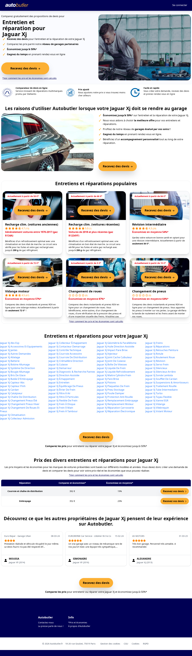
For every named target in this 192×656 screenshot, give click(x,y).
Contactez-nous (46, 622)
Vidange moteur (17, 291)
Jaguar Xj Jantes (8, 350)
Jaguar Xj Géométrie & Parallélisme (116, 343)
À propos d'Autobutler (79, 626)
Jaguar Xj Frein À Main (60, 407)
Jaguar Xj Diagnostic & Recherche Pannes (71, 371)
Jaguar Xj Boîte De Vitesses (112, 364)
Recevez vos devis (173, 491)
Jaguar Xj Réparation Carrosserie (115, 407)
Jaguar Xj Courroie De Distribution (67, 357)
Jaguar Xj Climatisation (12, 415)
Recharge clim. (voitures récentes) (94, 224)
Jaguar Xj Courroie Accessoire (65, 353)
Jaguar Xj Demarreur (60, 368)
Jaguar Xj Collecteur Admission (17, 418)
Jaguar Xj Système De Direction (17, 368)
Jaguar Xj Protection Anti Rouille (115, 397)
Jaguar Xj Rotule (154, 353)
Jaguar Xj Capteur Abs (12, 382)
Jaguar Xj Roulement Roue (160, 357)
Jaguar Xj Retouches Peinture (161, 350)
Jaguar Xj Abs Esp (9, 343)
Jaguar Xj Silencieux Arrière (160, 371)
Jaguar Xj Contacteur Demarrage (66, 346)
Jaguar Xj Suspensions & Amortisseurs (167, 382)
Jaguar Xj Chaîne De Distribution (18, 397)
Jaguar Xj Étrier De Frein (61, 389)
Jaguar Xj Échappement (61, 379)
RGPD (145, 643)
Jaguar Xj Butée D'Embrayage (16, 379)
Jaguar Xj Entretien (58, 382)
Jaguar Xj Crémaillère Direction (65, 361)
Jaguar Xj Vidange (155, 404)
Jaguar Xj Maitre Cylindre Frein (114, 375)
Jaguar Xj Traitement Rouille (161, 386)
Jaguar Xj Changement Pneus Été (18, 400)
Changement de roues (85, 291)
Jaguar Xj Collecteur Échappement (67, 343)
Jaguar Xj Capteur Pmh (13, 386)
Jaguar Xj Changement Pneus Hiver (19, 404)
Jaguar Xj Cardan (9, 389)
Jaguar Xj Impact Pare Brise (112, 350)
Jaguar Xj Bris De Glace (13, 375)
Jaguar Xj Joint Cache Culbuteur (114, 357)
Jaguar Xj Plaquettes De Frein (113, 386)
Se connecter (179, 5)
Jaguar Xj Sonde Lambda (159, 375)
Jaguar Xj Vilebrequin (157, 407)
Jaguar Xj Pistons (106, 382)
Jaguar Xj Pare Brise (108, 379)
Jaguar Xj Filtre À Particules (63, 397)
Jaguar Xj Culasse (58, 364)
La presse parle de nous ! (50, 626)
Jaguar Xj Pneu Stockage (110, 389)
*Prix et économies (77, 622)
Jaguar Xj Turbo (154, 393)
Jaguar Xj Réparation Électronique (116, 411)
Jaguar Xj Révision (155, 361)
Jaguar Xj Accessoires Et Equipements (21, 346)
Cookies (135, 643)
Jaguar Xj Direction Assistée (63, 375)
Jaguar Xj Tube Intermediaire (161, 389)
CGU (126, 643)
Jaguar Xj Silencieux (156, 368)
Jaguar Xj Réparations (157, 346)
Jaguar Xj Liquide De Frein (111, 368)
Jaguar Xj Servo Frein (157, 364)
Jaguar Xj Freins (154, 343)
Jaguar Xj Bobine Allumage (15, 364)
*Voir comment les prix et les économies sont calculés (29, 78)
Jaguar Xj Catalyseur (11, 393)
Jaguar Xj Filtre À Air (59, 393)
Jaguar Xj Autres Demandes (15, 353)
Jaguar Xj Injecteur (107, 353)
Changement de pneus (149, 291)
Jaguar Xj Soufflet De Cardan (161, 379)
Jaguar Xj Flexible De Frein (62, 400)
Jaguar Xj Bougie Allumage (15, 371)
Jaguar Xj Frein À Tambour (63, 411)
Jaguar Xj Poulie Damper (110, 393)
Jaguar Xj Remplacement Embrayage (117, 400)
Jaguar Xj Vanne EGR (156, 400)
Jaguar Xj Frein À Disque (61, 404)
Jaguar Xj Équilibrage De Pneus (65, 386)
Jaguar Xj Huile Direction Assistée (115, 346)
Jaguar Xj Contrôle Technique (64, 350)
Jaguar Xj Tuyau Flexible (158, 397)
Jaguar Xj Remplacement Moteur (115, 404)
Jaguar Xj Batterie (10, 361)
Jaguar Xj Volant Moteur (158, 411)
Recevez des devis (96, 437)
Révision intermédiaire (149, 224)
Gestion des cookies (110, 643)
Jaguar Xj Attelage (10, 357)
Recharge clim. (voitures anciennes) (31, 224)
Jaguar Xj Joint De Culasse (111, 361)
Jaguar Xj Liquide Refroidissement (116, 371)
